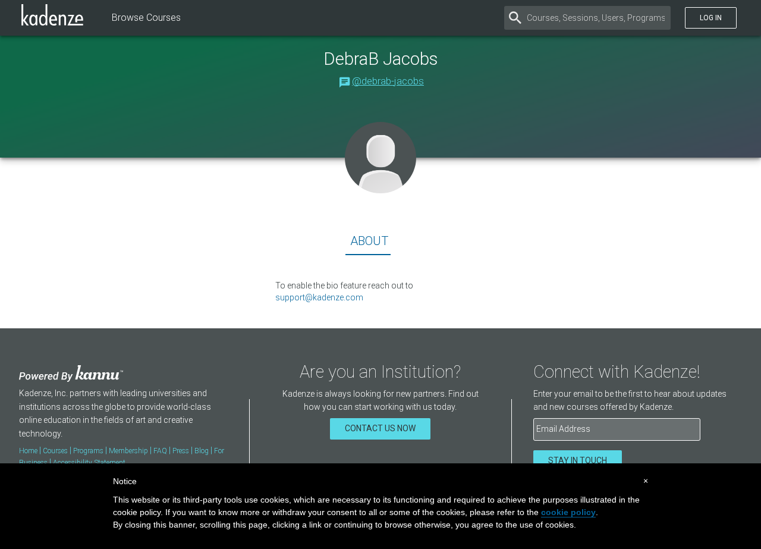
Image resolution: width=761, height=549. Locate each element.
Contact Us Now (380, 428)
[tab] (368, 243)
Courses (55, 451)
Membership (128, 451)
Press (180, 451)
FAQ (160, 451)
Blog (201, 451)
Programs (88, 451)
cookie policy (568, 512)
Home (28, 451)
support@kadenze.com (319, 297)
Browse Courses (146, 17)
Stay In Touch (577, 460)
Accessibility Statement (89, 463)
